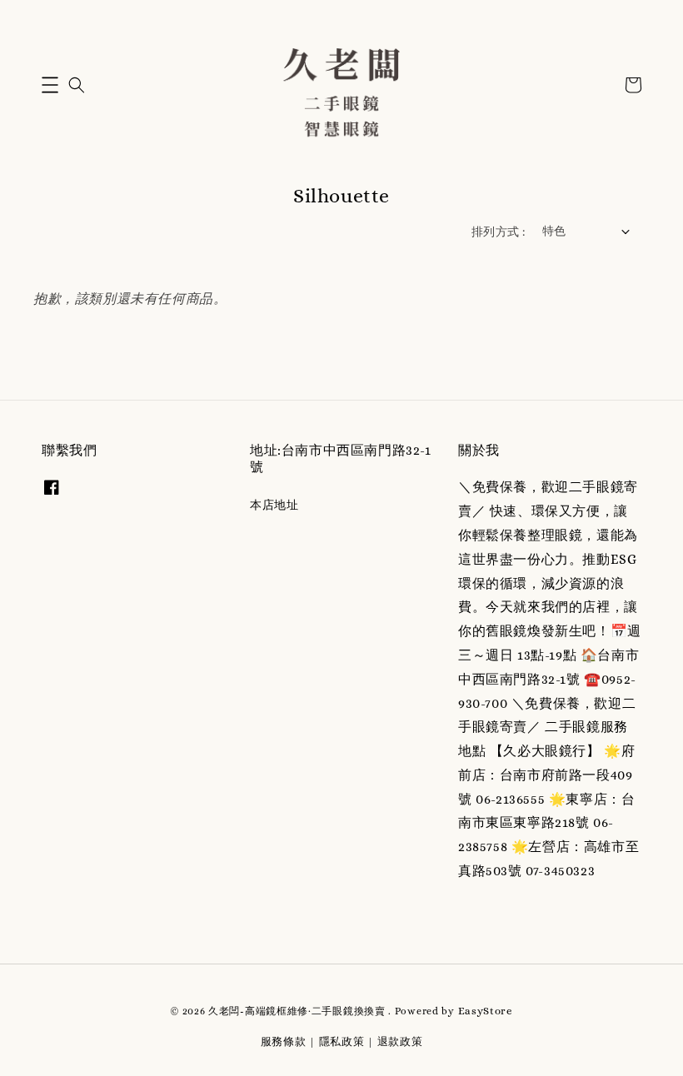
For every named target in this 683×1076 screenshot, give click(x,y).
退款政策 (400, 1041)
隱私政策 (342, 1041)
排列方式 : (498, 231)
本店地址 (274, 504)
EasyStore (485, 1010)
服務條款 (284, 1041)
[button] (50, 85)
